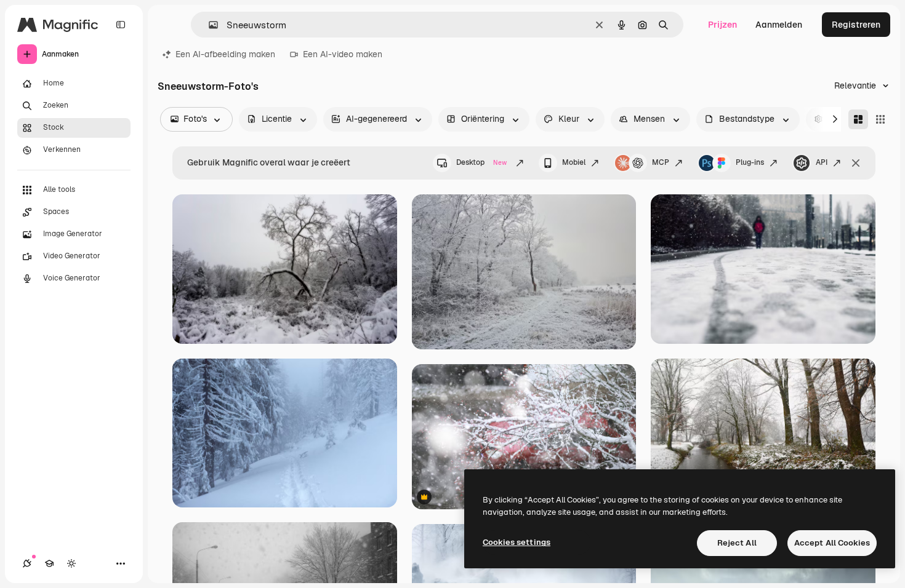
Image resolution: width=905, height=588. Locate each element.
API (821, 162)
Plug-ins (750, 162)
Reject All (737, 543)
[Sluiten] (856, 163)
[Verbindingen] (27, 563)
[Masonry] (858, 119)
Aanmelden (778, 24)
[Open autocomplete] (208, 25)
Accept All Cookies (832, 543)
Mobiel (573, 162)
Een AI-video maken (342, 54)
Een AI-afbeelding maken (225, 54)
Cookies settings (516, 542)
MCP (660, 162)
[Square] (880, 119)
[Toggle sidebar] (121, 24)
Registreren (856, 24)
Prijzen (722, 24)
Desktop (481, 162)
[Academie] (49, 563)
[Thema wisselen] (71, 563)
